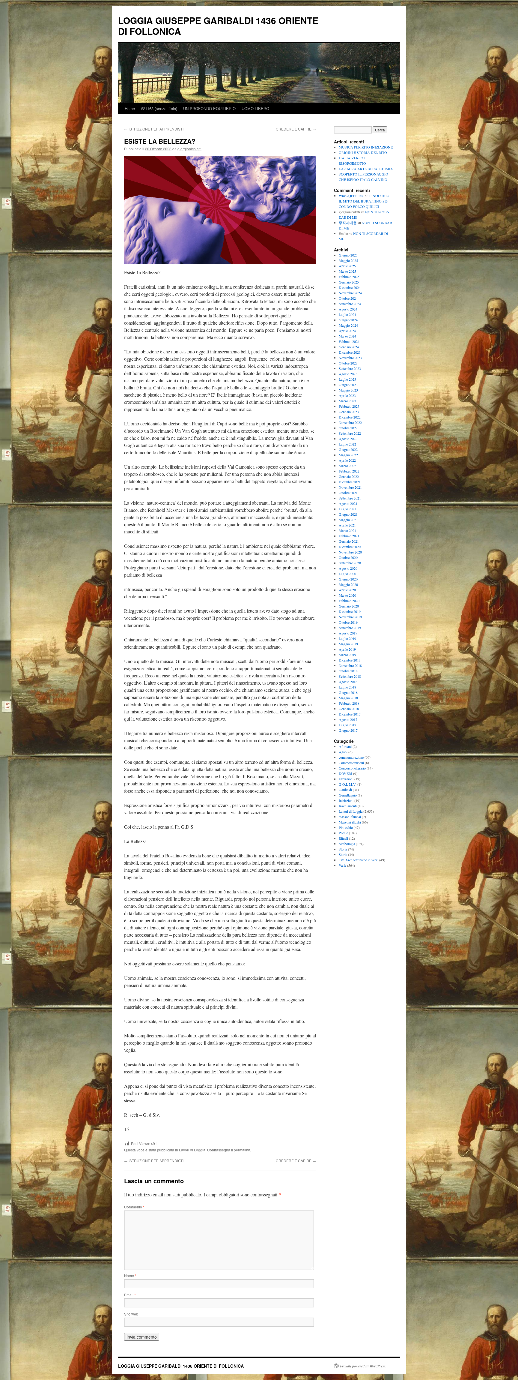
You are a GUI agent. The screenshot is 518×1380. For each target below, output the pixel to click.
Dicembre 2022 (350, 417)
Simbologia (347, 843)
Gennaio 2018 (349, 708)
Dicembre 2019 (350, 611)
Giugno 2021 (348, 514)
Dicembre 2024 (350, 287)
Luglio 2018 (347, 687)
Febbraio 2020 (349, 600)
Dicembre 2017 (350, 714)
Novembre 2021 (350, 487)
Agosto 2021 (348, 503)
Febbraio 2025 (349, 276)
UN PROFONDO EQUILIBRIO (209, 108)
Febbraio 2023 (349, 406)
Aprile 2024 (347, 330)
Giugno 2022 (348, 449)
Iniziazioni (346, 800)
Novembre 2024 (350, 292)
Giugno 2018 (348, 692)
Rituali (343, 838)
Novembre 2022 (350, 422)
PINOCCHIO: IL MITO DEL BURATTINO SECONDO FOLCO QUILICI (364, 201)
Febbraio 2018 (349, 703)
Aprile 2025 (347, 265)
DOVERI (345, 773)
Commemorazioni (351, 762)
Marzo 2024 (347, 336)
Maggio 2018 (348, 697)
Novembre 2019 (350, 616)
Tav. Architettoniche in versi (358, 859)
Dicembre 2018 (350, 660)
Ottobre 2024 (348, 298)
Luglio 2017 (347, 724)
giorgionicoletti (189, 148)
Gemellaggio (348, 795)
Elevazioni (346, 778)
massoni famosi (350, 816)
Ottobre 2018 (348, 670)
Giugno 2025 (348, 255)
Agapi (343, 751)
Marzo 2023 (347, 400)
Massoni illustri (350, 822)
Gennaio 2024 (349, 346)
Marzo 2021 (347, 530)
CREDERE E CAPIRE (296, 128)
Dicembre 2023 (350, 352)
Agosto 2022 (348, 438)
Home (130, 108)
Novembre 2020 (350, 552)
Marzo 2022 (347, 465)
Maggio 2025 (348, 260)
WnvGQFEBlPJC (351, 195)
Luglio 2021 (347, 508)
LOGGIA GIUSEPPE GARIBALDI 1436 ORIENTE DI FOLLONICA (218, 26)
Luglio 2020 (347, 573)
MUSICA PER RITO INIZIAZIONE (366, 147)
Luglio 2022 (347, 444)
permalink (242, 1149)
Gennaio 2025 (349, 282)
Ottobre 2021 (348, 492)
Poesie (343, 832)
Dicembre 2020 (350, 546)
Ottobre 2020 (348, 557)
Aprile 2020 (347, 589)
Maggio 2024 (348, 325)
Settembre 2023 (350, 368)
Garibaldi (345, 789)
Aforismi (345, 746)
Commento (134, 1206)
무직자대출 (348, 222)
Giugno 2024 (348, 319)
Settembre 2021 (350, 498)
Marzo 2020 (347, 595)
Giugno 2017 (348, 730)
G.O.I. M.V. (347, 784)
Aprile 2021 (347, 525)
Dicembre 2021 (350, 481)
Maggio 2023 (348, 390)
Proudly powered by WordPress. (363, 1366)
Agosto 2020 (348, 568)
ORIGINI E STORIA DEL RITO (363, 152)
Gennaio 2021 (349, 541)
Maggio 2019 (348, 643)
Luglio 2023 (347, 379)
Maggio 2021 (348, 519)
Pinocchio (346, 827)
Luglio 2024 (347, 314)
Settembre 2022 (350, 433)
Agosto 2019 (348, 633)
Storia (343, 849)
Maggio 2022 (348, 454)
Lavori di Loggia (192, 1149)
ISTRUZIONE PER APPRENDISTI (153, 128)
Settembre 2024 (350, 303)
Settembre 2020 (350, 562)
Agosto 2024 (348, 309)
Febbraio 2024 (349, 341)
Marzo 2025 (347, 271)
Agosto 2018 (348, 681)
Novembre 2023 (350, 357)
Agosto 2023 (348, 373)
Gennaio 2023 (349, 411)
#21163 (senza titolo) (159, 108)
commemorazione (351, 757)
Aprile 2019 (347, 649)
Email (130, 1294)
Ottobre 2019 (348, 622)
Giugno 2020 (348, 579)
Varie (342, 865)
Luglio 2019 (347, 638)
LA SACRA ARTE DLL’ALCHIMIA (366, 168)
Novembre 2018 (350, 665)
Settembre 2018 (350, 676)
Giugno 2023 (348, 384)
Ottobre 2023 (348, 363)
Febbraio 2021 (349, 535)
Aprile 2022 (347, 460)
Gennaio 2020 (349, 606)
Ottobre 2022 (348, 427)
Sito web (131, 1313)
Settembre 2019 (350, 627)
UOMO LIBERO (255, 108)
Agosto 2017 (348, 719)
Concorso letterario (352, 768)
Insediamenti (348, 805)
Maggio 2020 (348, 584)
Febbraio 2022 (349, 471)
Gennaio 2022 (349, 476)
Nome (130, 1275)
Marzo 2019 (347, 654)
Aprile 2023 (347, 395)
